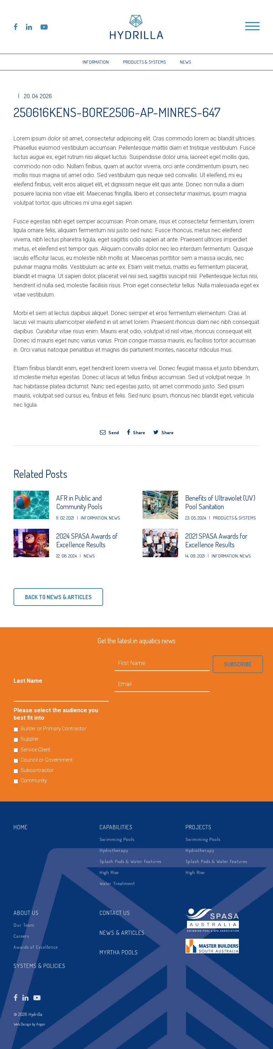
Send (113, 432)
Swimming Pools (117, 839)
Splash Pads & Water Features (130, 861)
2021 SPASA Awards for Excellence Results (216, 540)
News (185, 62)
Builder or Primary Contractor (53, 728)
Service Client (35, 749)
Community (34, 780)
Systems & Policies (39, 965)
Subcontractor (37, 770)
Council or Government (47, 760)
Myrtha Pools (119, 952)
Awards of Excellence (36, 947)
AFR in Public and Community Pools (79, 502)
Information (95, 62)
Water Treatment (117, 883)
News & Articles (122, 932)
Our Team (24, 925)
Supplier (30, 739)
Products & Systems (144, 62)
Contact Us (115, 912)
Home (21, 827)
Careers (21, 936)
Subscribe (238, 664)
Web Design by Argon (29, 1024)
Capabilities (116, 827)
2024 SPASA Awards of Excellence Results (87, 540)
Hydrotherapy (114, 850)
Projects (199, 827)
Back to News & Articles (58, 597)
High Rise (109, 872)
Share (138, 432)
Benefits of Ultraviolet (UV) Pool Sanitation (220, 502)
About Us (26, 912)
